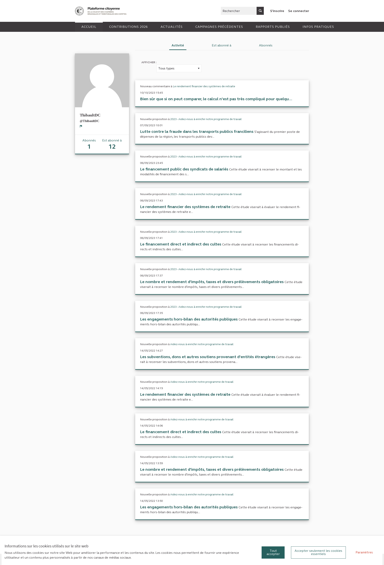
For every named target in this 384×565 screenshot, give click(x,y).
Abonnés (265, 45)
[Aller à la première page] (101, 10)
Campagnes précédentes (219, 27)
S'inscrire (277, 11)
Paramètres (364, 552)
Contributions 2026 (128, 27)
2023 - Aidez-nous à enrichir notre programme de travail (206, 119)
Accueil (88, 27)
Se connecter (298, 11)
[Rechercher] (260, 11)
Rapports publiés (273, 27)
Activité (178, 45)
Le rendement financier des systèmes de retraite (204, 86)
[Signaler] (81, 126)
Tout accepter (273, 552)
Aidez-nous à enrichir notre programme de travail (201, 344)
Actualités (172, 27)
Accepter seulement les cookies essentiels (318, 552)
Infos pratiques (318, 27)
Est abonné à (221, 45)
